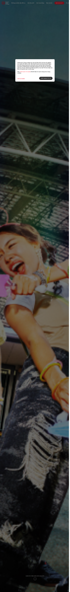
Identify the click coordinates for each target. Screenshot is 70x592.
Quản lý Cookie (21, 78)
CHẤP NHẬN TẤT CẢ (46, 78)
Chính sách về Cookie (25, 71)
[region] (35, 70)
